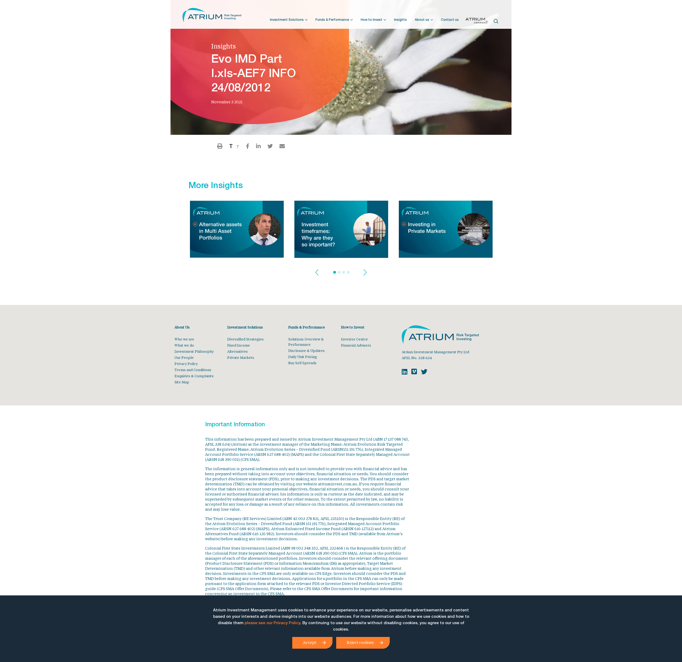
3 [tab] (343, 272)
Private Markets (240, 357)
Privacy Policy (186, 363)
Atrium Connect (476, 21)
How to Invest (371, 20)
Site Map (181, 382)
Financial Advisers (356, 345)
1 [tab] (334, 272)
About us (422, 20)
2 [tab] (339, 272)
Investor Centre (354, 339)
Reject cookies (360, 642)
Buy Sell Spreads (302, 362)
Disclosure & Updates (306, 350)
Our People (184, 357)
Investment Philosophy (194, 351)
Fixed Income (238, 345)
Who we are (184, 339)
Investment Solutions (287, 20)
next (365, 272)
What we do (184, 345)
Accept (309, 642)
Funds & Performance (332, 20)
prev (317, 272)
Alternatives (237, 351)
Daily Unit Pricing (302, 356)
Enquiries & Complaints (194, 375)
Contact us (450, 20)
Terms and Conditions (192, 369)
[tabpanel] (237, 231)
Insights (400, 20)
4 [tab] (348, 272)
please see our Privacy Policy (272, 623)
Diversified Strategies (245, 339)
